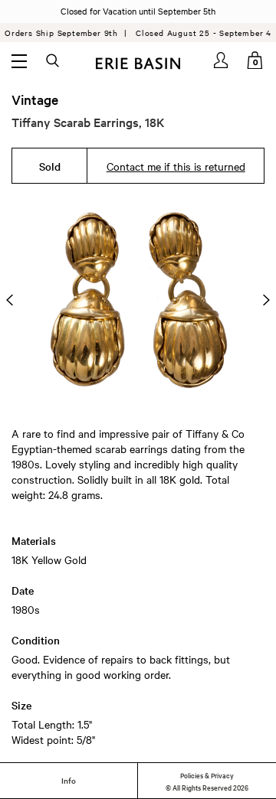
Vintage (35, 99)
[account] (222, 60)
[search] (53, 61)
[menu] (19, 60)
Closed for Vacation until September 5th (138, 11)
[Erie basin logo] (138, 61)
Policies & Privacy (207, 774)
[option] (138, 299)
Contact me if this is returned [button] (176, 166)
